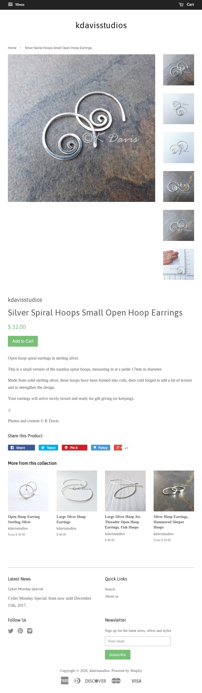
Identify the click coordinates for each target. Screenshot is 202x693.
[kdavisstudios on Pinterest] (20, 632)
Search (110, 589)
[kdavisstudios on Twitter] (11, 632)
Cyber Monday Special (25, 589)
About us (111, 596)
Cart (190, 4)
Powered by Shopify (127, 671)
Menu (19, 5)
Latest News (19, 578)
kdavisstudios (101, 25)
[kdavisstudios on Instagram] (30, 632)
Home (12, 47)
